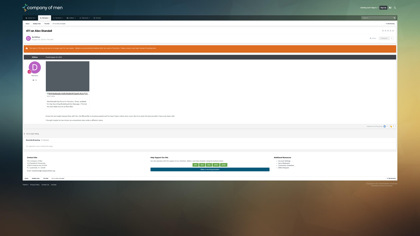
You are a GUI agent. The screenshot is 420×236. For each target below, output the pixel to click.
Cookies (53, 185)
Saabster (370, 126)
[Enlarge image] (67, 93)
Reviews (58, 18)
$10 (195, 165)
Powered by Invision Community (381, 186)
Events (98, 18)
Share (373, 38)
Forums (45, 18)
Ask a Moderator (284, 163)
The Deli (50, 40)
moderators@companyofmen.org (43, 171)
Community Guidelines (286, 165)
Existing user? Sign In (369, 8)
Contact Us (45, 185)
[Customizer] (390, 8)
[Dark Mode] (395, 8)
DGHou (37, 37)
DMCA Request (283, 168)
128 (35, 80)
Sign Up (383, 8)
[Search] (394, 18)
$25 (202, 165)
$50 (208, 165)
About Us (31, 18)
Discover (84, 18)
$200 (224, 165)
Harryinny (379, 126)
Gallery (71, 18)
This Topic (386, 18)
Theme (25, 185)
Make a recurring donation (210, 169)
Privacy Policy (34, 185)
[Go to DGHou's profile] (28, 38)
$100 (216, 165)
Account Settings (284, 161)
